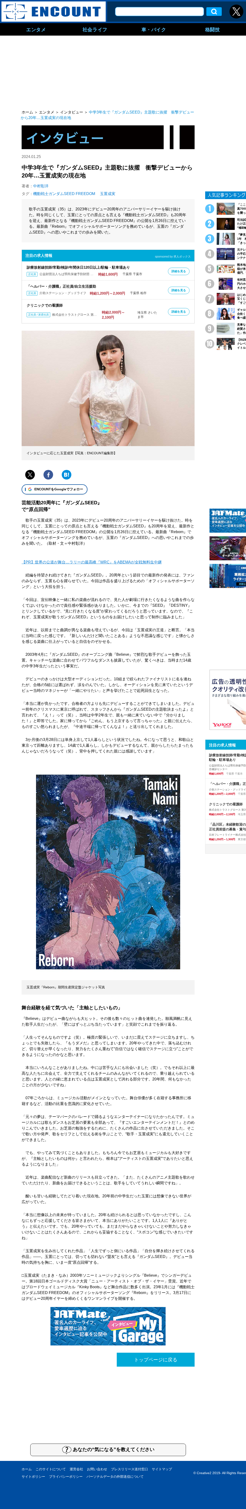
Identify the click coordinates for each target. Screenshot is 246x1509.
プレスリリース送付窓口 (129, 1469)
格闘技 (212, 29)
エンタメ (36, 29)
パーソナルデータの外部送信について (115, 1476)
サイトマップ (162, 1469)
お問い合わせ (97, 1469)
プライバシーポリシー (66, 1476)
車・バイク (153, 29)
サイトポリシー (33, 1476)
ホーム (27, 1469)
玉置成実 (107, 194)
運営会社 (76, 1469)
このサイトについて (51, 1469)
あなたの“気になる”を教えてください (113, 1449)
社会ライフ (95, 29)
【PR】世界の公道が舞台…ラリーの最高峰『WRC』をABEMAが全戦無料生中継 (92, 562)
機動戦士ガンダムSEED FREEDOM (64, 194)
